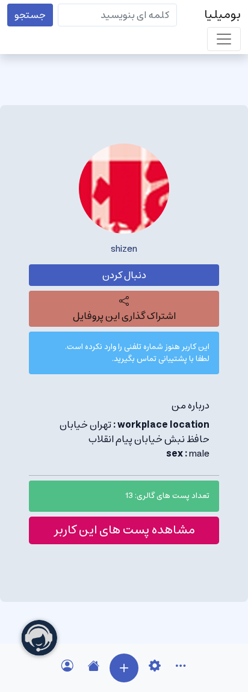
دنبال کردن (124, 275)
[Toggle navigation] (224, 39)
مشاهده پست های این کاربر (124, 530)
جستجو (30, 15)
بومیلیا (222, 14)
